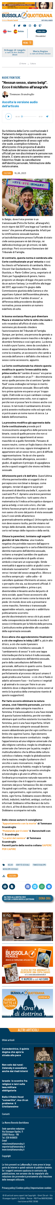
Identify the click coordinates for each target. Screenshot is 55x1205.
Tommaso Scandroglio (21, 94)
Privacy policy (8, 1187)
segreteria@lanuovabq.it (13, 1146)
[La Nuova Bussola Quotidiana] (27, 15)
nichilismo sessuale (10, 869)
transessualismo (39, 865)
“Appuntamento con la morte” (19, 823)
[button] (27, 43)
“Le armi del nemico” (14, 838)
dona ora (41, 31)
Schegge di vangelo (14, 50)
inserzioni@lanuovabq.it (13, 1149)
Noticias (21, 31)
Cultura (33, 63)
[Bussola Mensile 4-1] (27, 926)
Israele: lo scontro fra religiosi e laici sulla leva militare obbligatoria (14, 1085)
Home (23, 63)
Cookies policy (23, 1187)
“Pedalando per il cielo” (15, 830)
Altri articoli (28, 1029)
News (9, 31)
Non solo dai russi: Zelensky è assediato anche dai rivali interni (15, 1068)
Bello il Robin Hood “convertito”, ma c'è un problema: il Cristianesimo (15, 1101)
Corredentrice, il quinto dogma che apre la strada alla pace (15, 1052)
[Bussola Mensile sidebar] (27, 965)
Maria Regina (40, 51)
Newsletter (41, 36)
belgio (10, 865)
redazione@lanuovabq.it (13, 1143)
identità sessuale (23, 865)
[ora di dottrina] (27, 1003)
